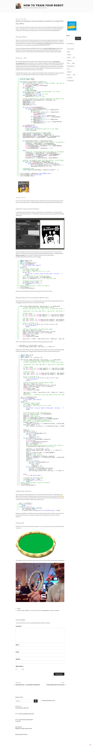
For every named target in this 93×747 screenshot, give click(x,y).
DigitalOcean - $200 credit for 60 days (23, 728)
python (52, 610)
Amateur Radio (70, 48)
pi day (32, 610)
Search (68, 35)
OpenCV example (20, 255)
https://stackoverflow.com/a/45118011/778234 (39, 307)
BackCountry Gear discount (21, 734)
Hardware (69, 60)
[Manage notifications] (90, 744)
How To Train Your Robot (44, 5)
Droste (20, 610)
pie (40, 610)
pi (30, 610)
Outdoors (69, 71)
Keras (68, 63)
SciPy (74, 74)
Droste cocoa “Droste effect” (44, 43)
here (39, 256)
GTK (74, 57)
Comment (19, 626)
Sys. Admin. (69, 77)
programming (45, 610)
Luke (25, 19)
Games (68, 57)
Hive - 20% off (18, 726)
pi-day (36, 610)
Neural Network (70, 66)
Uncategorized (70, 80)
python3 (56, 610)
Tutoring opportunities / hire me (48, 700)
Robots (68, 74)
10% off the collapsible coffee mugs (26, 713)
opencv (27, 610)
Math (19, 608)
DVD (23, 610)
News (68, 69)
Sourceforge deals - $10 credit (21, 707)
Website (18, 659)
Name (18, 644)
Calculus (69, 54)
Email (17, 652)
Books (68, 51)
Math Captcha (19, 666)
